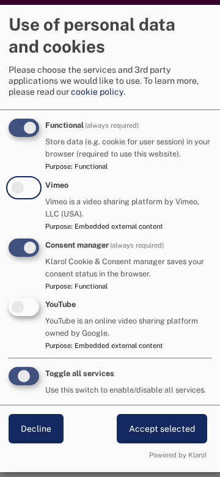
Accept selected (162, 429)
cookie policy (97, 92)
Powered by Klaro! (178, 455)
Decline (36, 429)
